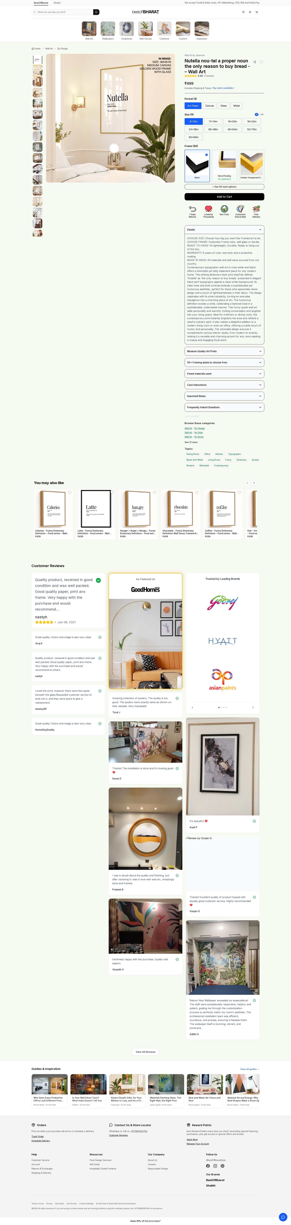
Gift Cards (95, 1164)
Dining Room (193, 454)
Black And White (195, 459)
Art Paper (193, 105)
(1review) (209, 76)
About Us (152, 1160)
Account (36, 1164)
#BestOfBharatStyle (216, 1160)
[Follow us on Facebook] (208, 1166)
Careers (152, 1164)
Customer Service (40, 1160)
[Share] (254, 62)
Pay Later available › (223, 88)
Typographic (234, 454)
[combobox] (62, 12)
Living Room (214, 459)
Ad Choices (72, 1203)
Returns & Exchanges (42, 1168)
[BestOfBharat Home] (145, 11)
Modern (190, 465)
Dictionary (242, 459)
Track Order (38, 1136)
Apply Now (192, 1139)
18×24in (251, 121)
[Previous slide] (192, 707)
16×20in (232, 121)
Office (207, 454)
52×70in (252, 129)
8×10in (193, 121)
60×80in (194, 137)
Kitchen (219, 454)
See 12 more (191, 442)
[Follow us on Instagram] (215, 1166)
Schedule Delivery (41, 1140)
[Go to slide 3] (223, 707)
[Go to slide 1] (219, 707)
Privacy (49, 1203)
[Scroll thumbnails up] (37, 54)
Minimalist (204, 465)
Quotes (255, 459)
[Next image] (169, 118)
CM (261, 114)
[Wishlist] (243, 12)
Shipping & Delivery (41, 1173)
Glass (224, 105)
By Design (63, 48)
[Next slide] (253, 707)
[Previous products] (247, 483)
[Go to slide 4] (226, 707)
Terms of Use (38, 1203)
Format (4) (191, 98)
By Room (199, 436)
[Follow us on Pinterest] (222, 1166)
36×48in (213, 129)
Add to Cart (224, 196)
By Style (199, 432)
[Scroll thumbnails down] (37, 235)
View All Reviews (145, 1051)
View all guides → (249, 1069)
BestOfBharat (41, 3)
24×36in (193, 129)
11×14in (213, 121)
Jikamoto (200, 55)
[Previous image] (51, 118)
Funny (228, 459)
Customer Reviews (118, 1135)
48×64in (232, 129)
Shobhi (57, 3)
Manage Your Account (198, 1143)
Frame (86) (191, 146)
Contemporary (221, 465)
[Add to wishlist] (261, 62)
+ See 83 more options (224, 186)
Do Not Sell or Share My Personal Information (116, 1203)
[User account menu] (250, 12)
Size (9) (189, 114)
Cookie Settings (86, 1203)
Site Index (59, 1203)
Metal (236, 105)
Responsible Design (158, 1168)
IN (257, 114)
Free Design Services (100, 1160)
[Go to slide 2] (221, 707)
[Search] (96, 12)
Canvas (209, 105)
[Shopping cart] (256, 12)
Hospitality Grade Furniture (103, 1168)
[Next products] (254, 483)
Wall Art (49, 48)
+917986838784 (138, 1131)
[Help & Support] (283, 1217)
